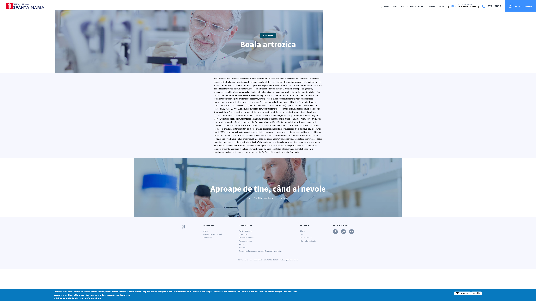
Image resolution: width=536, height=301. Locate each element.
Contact (441, 6)
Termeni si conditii (246, 237)
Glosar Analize (306, 237)
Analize (404, 6)
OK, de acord (462, 293)
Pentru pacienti (245, 231)
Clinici (395, 6)
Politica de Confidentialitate (87, 298)
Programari (243, 234)
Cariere (431, 6)
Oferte (302, 231)
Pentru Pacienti (417, 6)
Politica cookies (245, 241)
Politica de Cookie (62, 298)
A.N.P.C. (242, 244)
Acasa (386, 6)
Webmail (242, 247)
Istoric (205, 231)
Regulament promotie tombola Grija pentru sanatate (261, 251)
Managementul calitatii (212, 234)
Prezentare (207, 237)
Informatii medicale (308, 241)
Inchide (476, 293)
